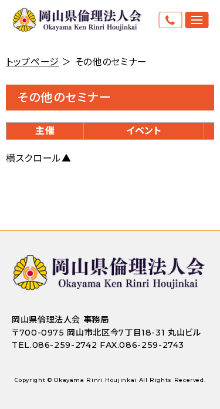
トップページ (32, 62)
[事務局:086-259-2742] (170, 20)
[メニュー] (196, 20)
